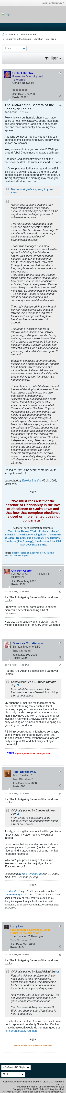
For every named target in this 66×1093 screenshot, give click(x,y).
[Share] (60, 96)
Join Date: (18, 94)
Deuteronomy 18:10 (16, 894)
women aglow (21, 555)
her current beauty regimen (21, 1030)
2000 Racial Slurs (36, 544)
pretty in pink (47, 553)
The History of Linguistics (32, 534)
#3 (60, 665)
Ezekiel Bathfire (31, 480)
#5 (60, 954)
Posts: (16, 97)
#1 (60, 104)
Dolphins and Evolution (29, 537)
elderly (15, 553)
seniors (8, 555)
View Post (18, 685)
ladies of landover (29, 553)
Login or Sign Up (52, 3)
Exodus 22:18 (12, 891)
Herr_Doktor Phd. (32, 873)
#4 (60, 793)
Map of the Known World (22, 531)
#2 (60, 591)
